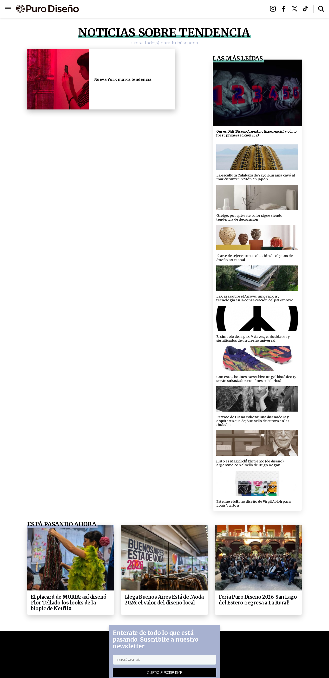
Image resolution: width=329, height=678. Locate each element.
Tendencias (111, 9)
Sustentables (175, 9)
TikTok (306, 8)
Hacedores (142, 9)
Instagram (274, 8)
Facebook (285, 8)
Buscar (321, 8)
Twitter (295, 8)
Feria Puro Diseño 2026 (220, 9)
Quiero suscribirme (164, 673)
